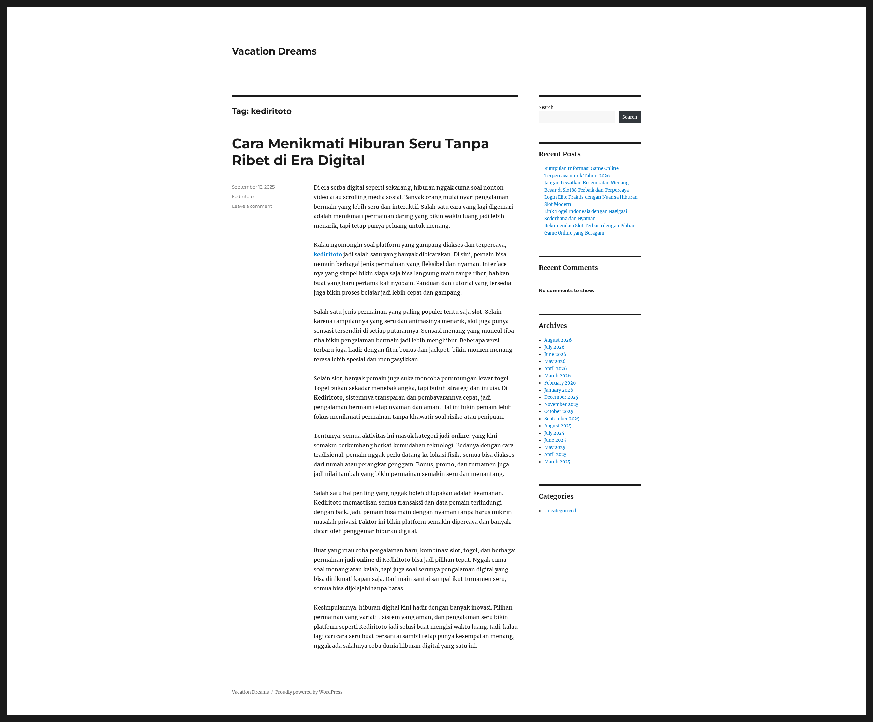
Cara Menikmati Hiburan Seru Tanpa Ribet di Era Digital (360, 151)
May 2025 (554, 447)
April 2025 (555, 454)
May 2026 (555, 361)
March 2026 (557, 376)
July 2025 (554, 433)
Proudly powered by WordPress (309, 692)
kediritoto (328, 254)
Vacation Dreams (274, 51)
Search (546, 107)
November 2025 (561, 404)
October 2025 (558, 412)
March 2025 (557, 462)
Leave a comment (252, 206)
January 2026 (558, 390)
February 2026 (560, 383)
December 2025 (561, 397)
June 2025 (555, 440)
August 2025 (558, 426)
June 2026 (555, 354)
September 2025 (562, 419)
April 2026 (555, 369)
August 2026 (558, 340)
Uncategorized (560, 511)
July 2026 (554, 347)
